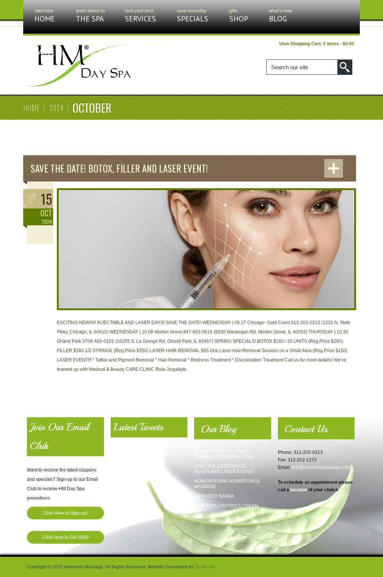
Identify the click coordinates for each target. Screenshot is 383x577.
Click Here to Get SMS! (65, 537)
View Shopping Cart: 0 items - (316, 43)
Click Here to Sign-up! (65, 513)
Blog (278, 16)
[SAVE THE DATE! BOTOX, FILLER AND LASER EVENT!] (206, 314)
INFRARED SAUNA (214, 496)
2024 (56, 107)
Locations (104, 49)
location (298, 489)
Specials (192, 16)
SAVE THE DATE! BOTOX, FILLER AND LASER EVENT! (119, 168)
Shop (238, 16)
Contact (159, 49)
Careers (49, 49)
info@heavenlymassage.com (321, 467)
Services (140, 16)
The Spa (90, 16)
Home (44, 16)
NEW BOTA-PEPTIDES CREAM (226, 506)
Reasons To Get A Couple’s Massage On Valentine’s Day (223, 454)
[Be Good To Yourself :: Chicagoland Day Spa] (78, 86)
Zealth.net (205, 567)
